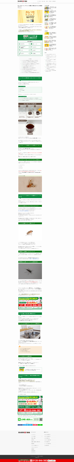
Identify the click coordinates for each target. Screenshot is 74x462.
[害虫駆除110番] (22, 1)
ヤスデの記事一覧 (47, 441)
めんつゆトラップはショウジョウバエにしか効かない (30, 62)
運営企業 (32, 443)
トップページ (33, 434)
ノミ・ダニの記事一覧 (47, 443)
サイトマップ (33, 452)
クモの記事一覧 (46, 445)
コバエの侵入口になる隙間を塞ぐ (27, 71)
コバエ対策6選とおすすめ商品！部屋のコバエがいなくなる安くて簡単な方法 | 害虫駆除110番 (32, 370)
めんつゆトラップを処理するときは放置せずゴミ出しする (30, 61)
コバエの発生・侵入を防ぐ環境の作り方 (51, 66)
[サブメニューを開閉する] (42, 436)
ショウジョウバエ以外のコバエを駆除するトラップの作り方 (30, 63)
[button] (20, 425)
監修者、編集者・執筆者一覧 (35, 441)
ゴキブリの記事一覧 (47, 434)
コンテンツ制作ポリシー (35, 445)
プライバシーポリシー (34, 447)
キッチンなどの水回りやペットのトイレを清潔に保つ (30, 70)
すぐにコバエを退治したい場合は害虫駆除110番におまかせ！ (31, 72)
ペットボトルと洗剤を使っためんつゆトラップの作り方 (30, 60)
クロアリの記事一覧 (47, 436)
